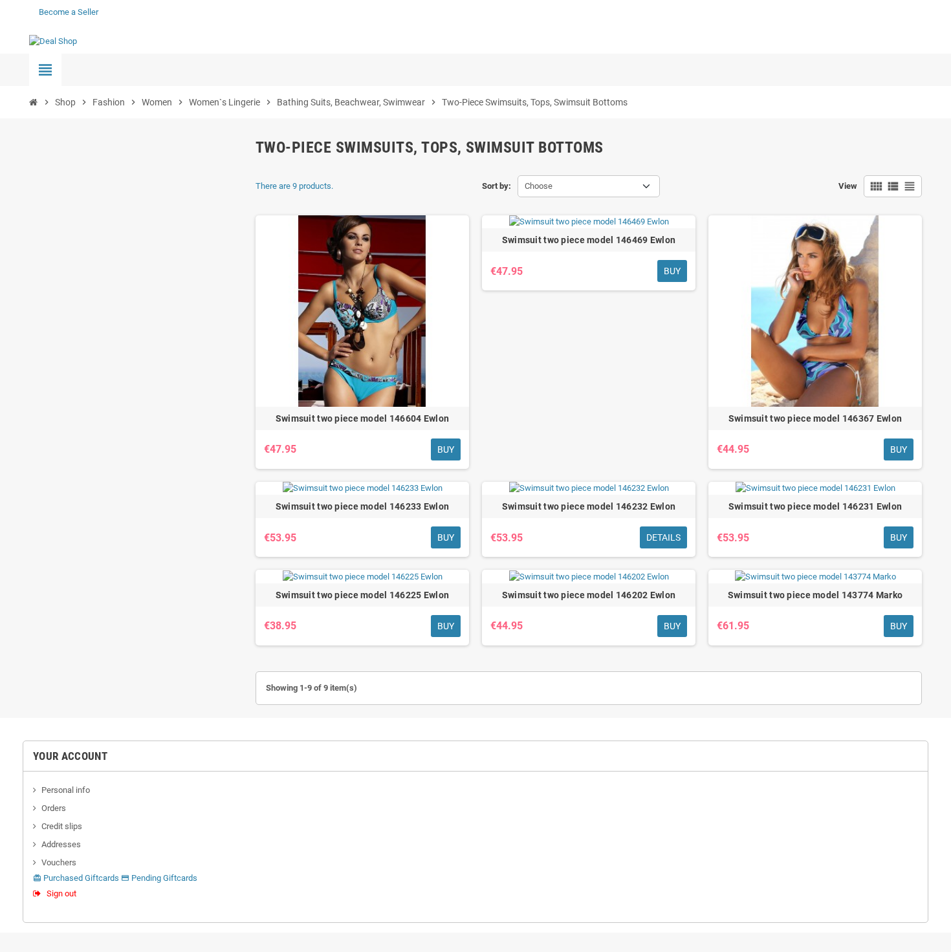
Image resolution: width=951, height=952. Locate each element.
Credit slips (61, 826)
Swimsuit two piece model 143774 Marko (815, 595)
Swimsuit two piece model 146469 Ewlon (588, 240)
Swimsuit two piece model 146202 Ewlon (588, 595)
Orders (53, 808)
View (847, 186)
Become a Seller (68, 12)
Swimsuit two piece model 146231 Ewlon (815, 506)
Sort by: (496, 186)
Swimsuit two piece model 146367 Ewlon (815, 418)
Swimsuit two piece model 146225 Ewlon (362, 595)
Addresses (61, 844)
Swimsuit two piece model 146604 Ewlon (362, 418)
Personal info (65, 790)
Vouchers (58, 862)
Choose (538, 186)
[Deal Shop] (53, 40)
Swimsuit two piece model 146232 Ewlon (588, 506)
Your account (70, 756)
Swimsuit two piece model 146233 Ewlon (362, 506)
